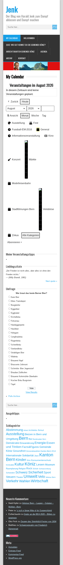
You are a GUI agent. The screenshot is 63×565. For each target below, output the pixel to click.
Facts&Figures (30, 447)
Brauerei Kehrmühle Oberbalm (24, 376)
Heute (25, 101)
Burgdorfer (15, 305)
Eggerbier (15, 309)
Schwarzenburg (45, 469)
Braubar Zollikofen (19, 372)
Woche (35, 115)
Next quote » (51, 281)
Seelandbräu (16, 349)
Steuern (11, 476)
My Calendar (12, 38)
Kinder (21, 460)
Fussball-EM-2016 (22, 129)
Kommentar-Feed (16, 554)
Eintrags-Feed (14, 551)
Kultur (19, 464)
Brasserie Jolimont (19, 364)
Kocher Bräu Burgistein (21, 380)
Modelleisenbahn (21, 183)
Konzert (16, 159)
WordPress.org (15, 558)
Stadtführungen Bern (23, 209)
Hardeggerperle (17, 325)
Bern (23, 438)
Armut (41, 430)
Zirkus (15, 235)
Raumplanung (12, 468)
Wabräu (14, 356)
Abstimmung (14, 429)
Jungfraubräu (16, 337)
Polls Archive (14, 396)
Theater (19, 477)
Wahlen (24, 481)
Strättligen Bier (17, 352)
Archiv (9, 58)
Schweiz (21, 472)
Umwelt (30, 476)
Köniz (30, 464)
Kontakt (22, 58)
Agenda (44, 51)
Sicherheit (35, 472)
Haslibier (15, 329)
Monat (25, 115)
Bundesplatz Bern (39, 439)
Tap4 (13, 384)
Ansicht (13, 116)
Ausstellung (18, 123)
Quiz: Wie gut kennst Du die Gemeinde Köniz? (26, 44)
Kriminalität (10, 465)
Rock (29, 468)
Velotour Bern (51, 477)
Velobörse (48, 209)
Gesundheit (19, 451)
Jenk (12, 9)
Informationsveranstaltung (26, 135)
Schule (35, 469)
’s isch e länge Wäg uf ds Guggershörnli (34, 510)
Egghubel (15, 313)
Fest (35, 123)
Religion (22, 468)
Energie (40, 442)
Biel (30, 439)
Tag (44, 115)
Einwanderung (27, 443)
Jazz (36, 455)
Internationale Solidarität (20, 455)
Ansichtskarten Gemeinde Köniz (20, 51)
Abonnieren (13, 242)
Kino (51, 135)
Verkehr (12, 481)
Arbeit (26, 430)
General (45, 129)
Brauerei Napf (17, 360)
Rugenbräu (15, 341)
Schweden (10, 473)
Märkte (32, 159)
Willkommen (29, 38)
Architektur (32, 430)
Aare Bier (15, 297)
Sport (47, 472)
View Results (31, 392)
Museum (50, 464)
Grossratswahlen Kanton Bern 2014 (41, 451)
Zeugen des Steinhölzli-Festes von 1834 (38, 521)
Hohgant (14, 333)
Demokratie (12, 442)
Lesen (40, 464)
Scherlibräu (16, 345)
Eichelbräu (15, 317)
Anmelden (12, 547)
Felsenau (15, 321)
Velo (41, 477)
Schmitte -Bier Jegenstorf (22, 368)
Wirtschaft (39, 481)
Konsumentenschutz (41, 460)
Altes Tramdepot (18, 301)
